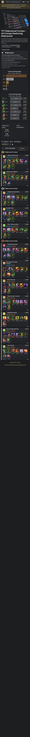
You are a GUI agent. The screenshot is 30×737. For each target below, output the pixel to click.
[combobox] (13, 2)
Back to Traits (5, 49)
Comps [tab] (21, 148)
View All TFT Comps (15, 362)
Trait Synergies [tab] (10, 148)
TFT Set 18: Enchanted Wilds (8, 4)
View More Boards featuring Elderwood (15, 365)
